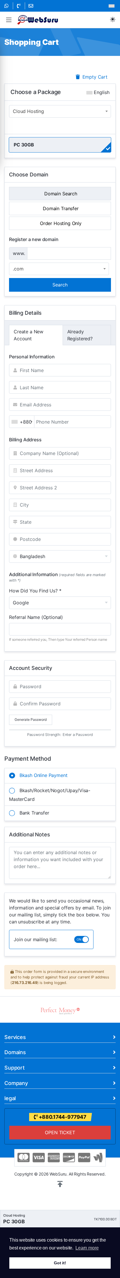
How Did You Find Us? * (35, 591)
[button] (8, 20)
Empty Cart (94, 77)
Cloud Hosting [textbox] (28, 111)
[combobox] (60, 111)
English (101, 92)
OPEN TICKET (60, 1132)
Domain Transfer (59, 208)
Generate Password (31, 719)
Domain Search (60, 194)
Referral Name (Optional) (36, 617)
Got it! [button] (60, 1263)
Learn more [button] (86, 1247)
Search (60, 285)
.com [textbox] (18, 269)
